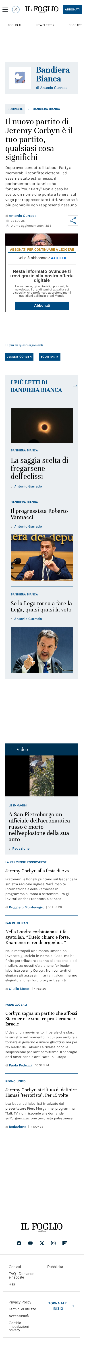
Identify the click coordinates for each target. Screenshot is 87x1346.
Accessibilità (19, 1316)
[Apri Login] (16, 9)
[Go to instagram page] (53, 1243)
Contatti (15, 1267)
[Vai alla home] (42, 9)
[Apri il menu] (5, 9)
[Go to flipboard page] (64, 1243)
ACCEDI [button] (58, 258)
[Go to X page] (42, 1243)
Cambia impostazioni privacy (19, 1326)
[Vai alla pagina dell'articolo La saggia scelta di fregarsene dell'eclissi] (42, 425)
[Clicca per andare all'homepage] (41, 1227)
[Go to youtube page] (30, 1243)
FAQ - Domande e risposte (21, 1275)
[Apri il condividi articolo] (73, 220)
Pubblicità (55, 1267)
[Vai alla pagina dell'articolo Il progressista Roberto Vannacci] (42, 557)
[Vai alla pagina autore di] (20, 78)
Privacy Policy (20, 1302)
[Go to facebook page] (19, 1243)
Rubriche (15, 109)
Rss (12, 1284)
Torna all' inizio (57, 1306)
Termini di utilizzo (22, 1309)
